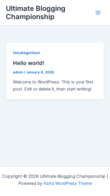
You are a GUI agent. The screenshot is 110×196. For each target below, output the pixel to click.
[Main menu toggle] (98, 12)
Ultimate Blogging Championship (35, 12)
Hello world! (28, 63)
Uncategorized (26, 53)
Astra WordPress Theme (67, 183)
